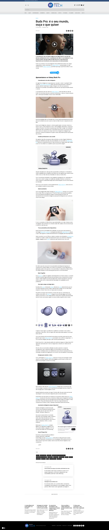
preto (43, 287)
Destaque (56, 457)
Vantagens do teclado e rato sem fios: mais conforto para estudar (42, 507)
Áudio (37, 18)
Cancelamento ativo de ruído (59, 455)
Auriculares (43, 455)
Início (26, 12)
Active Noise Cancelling (45, 84)
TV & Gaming (71, 12)
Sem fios (43, 458)
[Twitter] (76, 5)
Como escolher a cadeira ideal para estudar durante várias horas (66, 507)
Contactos (64, 525)
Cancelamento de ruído (41, 457)
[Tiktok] (83, 5)
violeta (52, 287)
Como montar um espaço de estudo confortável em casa (56, 468)
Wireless (59, 458)
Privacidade (70, 525)
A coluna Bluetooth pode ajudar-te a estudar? (29, 507)
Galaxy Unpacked (47, 66)
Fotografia (65, 12)
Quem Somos (58, 525)
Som (47, 458)
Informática (42, 12)
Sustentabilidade (35, 12)
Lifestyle (59, 12)
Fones (66, 457)
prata (60, 287)
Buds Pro (40, 275)
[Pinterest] (79, 5)
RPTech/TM (39, 27)
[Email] (72, 31)
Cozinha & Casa (53, 12)
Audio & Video (77, 12)
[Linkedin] (70, 31)
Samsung (38, 458)
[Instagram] (78, 5)
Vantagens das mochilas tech (50, 481)
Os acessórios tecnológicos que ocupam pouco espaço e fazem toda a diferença (54, 508)
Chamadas (50, 457)
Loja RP (29, 12)
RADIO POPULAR (27, 0)
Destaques (61, 457)
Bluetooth (45, 232)
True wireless (53, 458)
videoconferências (53, 386)
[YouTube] (82, 5)
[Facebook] (74, 5)
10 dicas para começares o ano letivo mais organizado (78, 507)
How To (83, 12)
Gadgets (47, 12)
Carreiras (54, 525)
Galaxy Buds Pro (56, 65)
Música (70, 457)
